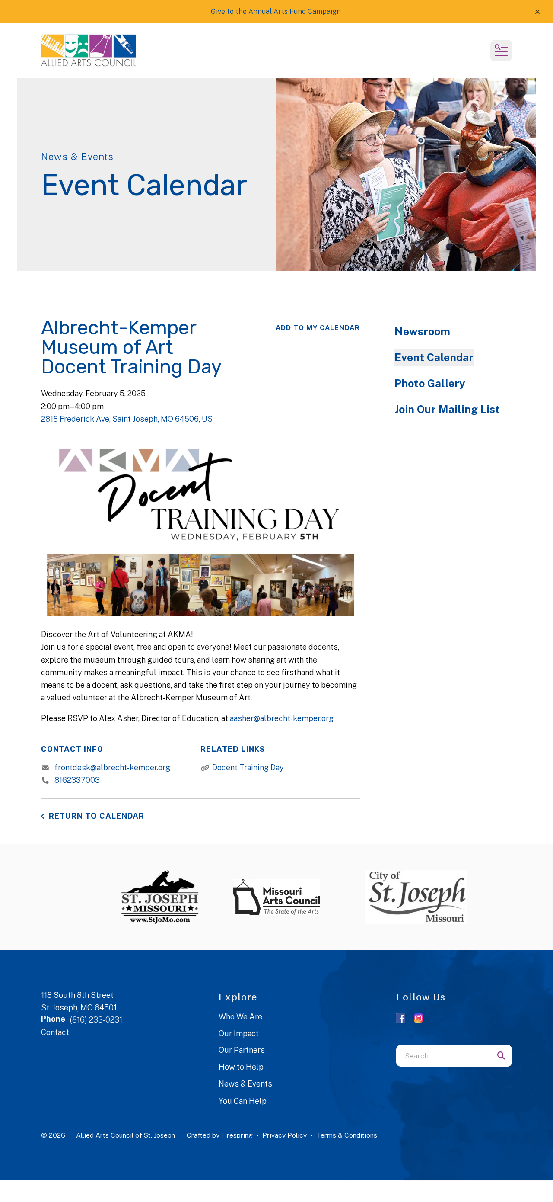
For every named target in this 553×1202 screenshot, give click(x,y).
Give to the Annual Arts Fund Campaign (276, 11)
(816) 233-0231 (96, 1019)
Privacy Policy (284, 1135)
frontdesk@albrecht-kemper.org (112, 767)
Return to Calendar (96, 816)
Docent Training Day (248, 767)
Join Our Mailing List (447, 409)
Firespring (237, 1135)
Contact (55, 1032)
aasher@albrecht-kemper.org (282, 718)
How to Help (241, 1066)
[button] (537, 11)
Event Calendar (434, 357)
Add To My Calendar (318, 328)
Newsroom (422, 331)
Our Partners (242, 1050)
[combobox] (443, 1056)
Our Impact (239, 1033)
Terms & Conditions (347, 1135)
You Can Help (243, 1101)
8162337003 (77, 780)
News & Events (245, 1083)
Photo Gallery (429, 383)
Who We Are (240, 1016)
